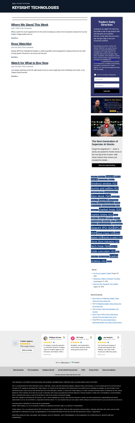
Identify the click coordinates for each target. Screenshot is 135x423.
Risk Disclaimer (18, 370)
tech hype (100, 246)
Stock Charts (105, 233)
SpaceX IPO (102, 227)
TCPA (83, 370)
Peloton (117, 218)
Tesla (114, 247)
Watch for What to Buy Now (29, 63)
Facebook (103, 200)
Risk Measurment (117, 223)
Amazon (110, 176)
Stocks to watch (112, 237)
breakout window (104, 183)
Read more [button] (47, 355)
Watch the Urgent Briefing (107, 165)
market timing (102, 214)
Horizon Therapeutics (106, 203)
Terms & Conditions (109, 370)
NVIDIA (110, 218)
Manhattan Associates (108, 205)
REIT (113, 221)
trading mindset (104, 256)
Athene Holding (103, 179)
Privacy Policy (93, 370)
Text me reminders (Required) (106, 75)
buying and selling (104, 188)
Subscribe (107, 91)
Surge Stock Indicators (105, 241)
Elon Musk (100, 196)
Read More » (14, 38)
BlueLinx (111, 179)
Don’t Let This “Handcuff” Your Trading (105, 284)
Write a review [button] (27, 350)
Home (14, 3)
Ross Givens (96, 298)
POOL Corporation (96, 221)
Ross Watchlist (21, 43)
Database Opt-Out (48, 370)
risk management (104, 224)
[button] (121, 346)
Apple (94, 179)
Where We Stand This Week (29, 24)
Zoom (109, 261)
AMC (117, 176)
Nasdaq (102, 218)
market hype (110, 209)
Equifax (94, 200)
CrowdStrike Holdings (97, 192)
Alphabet (101, 176)
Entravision (115, 196)
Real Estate (106, 221)
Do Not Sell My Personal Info (67, 370)
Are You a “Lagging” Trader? (102, 273)
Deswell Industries (111, 192)
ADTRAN (94, 176)
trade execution (103, 251)
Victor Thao (96, 314)
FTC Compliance (33, 370)
